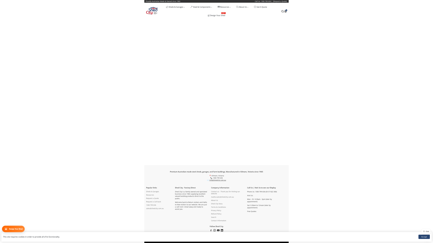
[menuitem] (175, 7)
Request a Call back (153, 202)
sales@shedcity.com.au (155, 208)
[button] (13, 229)
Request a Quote (152, 198)
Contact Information (218, 221)
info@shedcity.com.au (217, 180)
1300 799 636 (151, 205)
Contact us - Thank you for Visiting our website (225, 193)
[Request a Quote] (280, 1)
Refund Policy (216, 214)
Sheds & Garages (152, 192)
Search (213, 217)
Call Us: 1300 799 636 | (263, 1)
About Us (214, 200)
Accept (424, 237)
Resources (150, 195)
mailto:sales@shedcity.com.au (222, 197)
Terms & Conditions (218, 207)
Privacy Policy (216, 210)
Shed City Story (216, 204)
